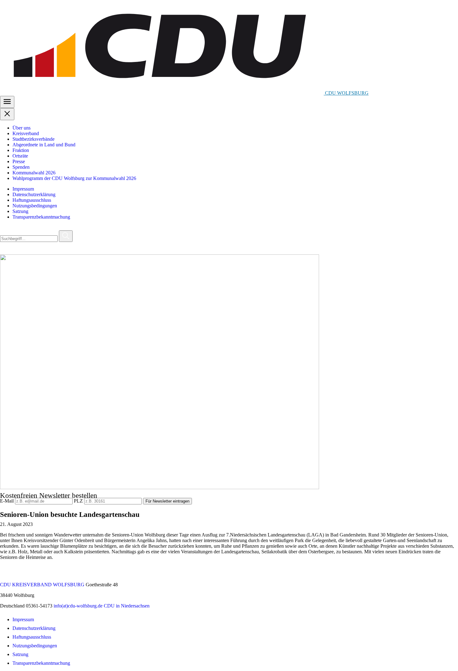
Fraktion (20, 150)
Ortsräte (20, 155)
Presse (18, 161)
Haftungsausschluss (31, 200)
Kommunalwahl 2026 (33, 172)
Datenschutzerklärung (33, 194)
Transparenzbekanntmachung (41, 217)
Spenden (21, 167)
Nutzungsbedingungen (34, 205)
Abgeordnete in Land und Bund (43, 144)
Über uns (21, 127)
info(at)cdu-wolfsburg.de (78, 605)
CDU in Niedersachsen (127, 605)
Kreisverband (25, 133)
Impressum (23, 188)
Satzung (20, 211)
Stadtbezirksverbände (33, 139)
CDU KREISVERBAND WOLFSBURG (42, 584)
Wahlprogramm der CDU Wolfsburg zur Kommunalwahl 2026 (74, 178)
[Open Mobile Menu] (7, 102)
